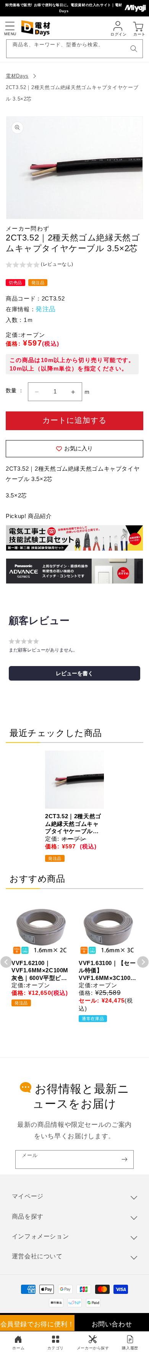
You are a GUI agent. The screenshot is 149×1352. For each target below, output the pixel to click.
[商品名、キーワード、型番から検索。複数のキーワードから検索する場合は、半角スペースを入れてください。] (134, 48)
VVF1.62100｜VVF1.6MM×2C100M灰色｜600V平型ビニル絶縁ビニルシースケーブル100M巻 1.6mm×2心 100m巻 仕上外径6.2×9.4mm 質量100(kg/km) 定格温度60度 (39, 971)
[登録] (124, 1159)
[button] (9, 26)
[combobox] (74, 49)
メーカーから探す (93, 1348)
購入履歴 (130, 1348)
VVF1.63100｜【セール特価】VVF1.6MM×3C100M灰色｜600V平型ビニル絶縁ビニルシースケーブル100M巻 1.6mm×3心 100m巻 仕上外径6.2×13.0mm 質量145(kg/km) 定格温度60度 (107, 971)
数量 (12, 390)
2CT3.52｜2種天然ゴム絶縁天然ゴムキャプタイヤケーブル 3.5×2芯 (73, 824)
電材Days (17, 76)
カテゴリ (55, 1348)
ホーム (18, 1348)
